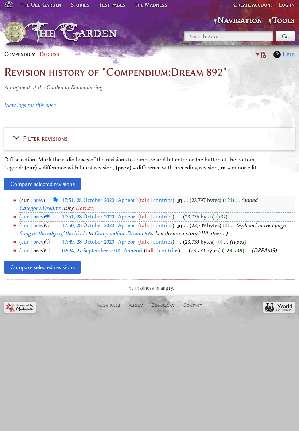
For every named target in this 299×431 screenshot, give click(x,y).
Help (289, 54)
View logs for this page (30, 105)
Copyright (163, 304)
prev (38, 200)
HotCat (84, 208)
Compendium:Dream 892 (123, 233)
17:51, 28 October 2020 (88, 200)
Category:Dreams (40, 208)
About (136, 304)
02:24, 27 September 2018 (91, 250)
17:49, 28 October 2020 (88, 242)
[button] (149, 138)
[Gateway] (8, 4)
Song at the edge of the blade (53, 233)
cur (25, 216)
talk (144, 200)
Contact (192, 304)
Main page (108, 304)
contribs (162, 200)
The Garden (76, 32)
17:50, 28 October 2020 (88, 225)
